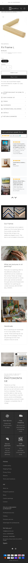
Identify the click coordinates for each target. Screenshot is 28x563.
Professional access (8, 512)
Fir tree (5, 61)
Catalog (5, 516)
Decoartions (15, 560)
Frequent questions (8, 491)
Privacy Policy (7, 472)
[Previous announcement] (2, 2)
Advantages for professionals (11, 522)
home (2, 11)
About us (5, 488)
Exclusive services (8, 519)
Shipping (10, 52)
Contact (5, 501)
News (4, 495)
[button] (3, 8)
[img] (5, 135)
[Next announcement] (25, 2)
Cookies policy (7, 465)
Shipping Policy (7, 469)
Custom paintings (8, 498)
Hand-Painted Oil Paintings (10, 11)
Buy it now (14, 77)
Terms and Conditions (9, 479)
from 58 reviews (14, 135)
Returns (5, 475)
